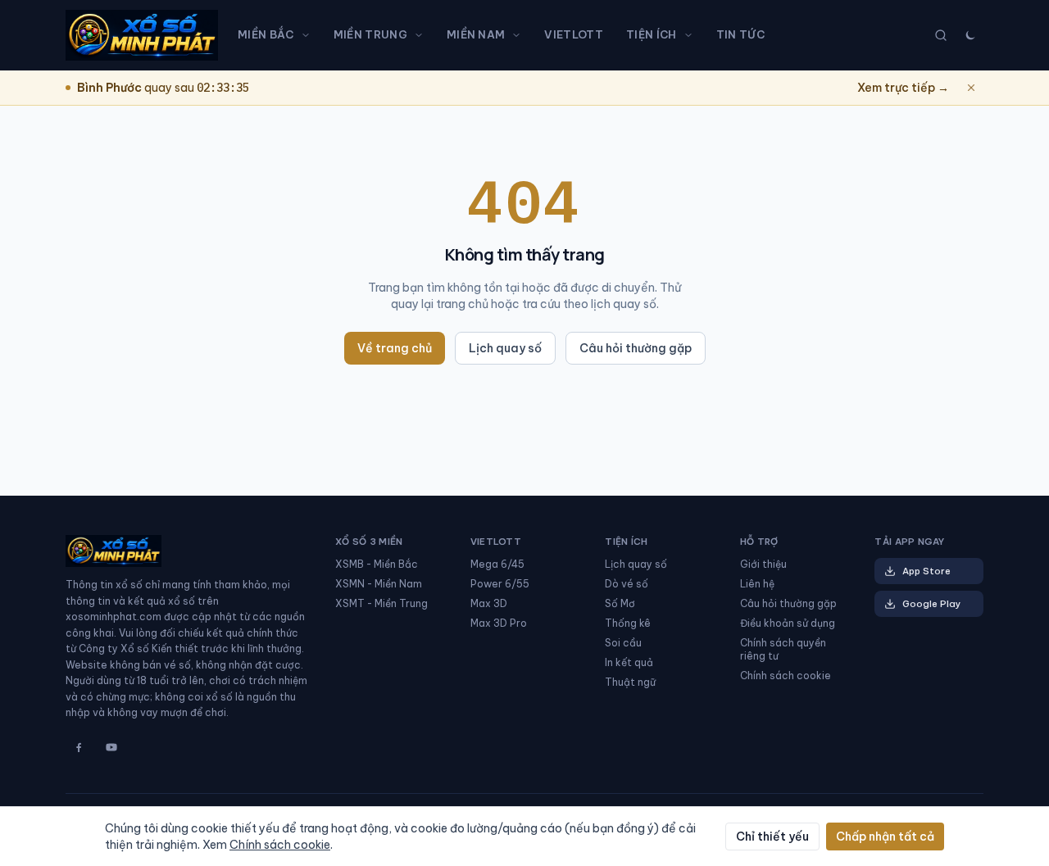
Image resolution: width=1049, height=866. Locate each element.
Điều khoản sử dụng (787, 623)
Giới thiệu (763, 564)
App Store (926, 571)
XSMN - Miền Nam (378, 584)
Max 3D (488, 603)
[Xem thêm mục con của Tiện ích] (691, 35)
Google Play (931, 604)
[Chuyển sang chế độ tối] (970, 35)
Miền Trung (370, 34)
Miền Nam (476, 34)
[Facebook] (79, 747)
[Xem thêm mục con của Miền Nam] (519, 35)
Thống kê (628, 623)
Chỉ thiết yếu (772, 836)
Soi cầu (623, 643)
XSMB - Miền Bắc (376, 564)
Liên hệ (757, 584)
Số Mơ (620, 603)
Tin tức (740, 34)
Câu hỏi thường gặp (635, 348)
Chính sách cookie (785, 675)
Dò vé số (626, 584)
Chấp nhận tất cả (885, 836)
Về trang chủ (394, 348)
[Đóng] (971, 87)
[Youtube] (111, 747)
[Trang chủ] (142, 35)
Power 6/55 (499, 584)
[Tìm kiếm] (941, 35)
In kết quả (629, 662)
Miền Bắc (266, 34)
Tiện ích (651, 34)
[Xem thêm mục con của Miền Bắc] (308, 35)
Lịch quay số (505, 348)
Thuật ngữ (630, 682)
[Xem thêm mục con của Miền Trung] (422, 35)
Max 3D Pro (498, 623)
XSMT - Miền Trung (381, 603)
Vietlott (573, 34)
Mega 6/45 (497, 564)
